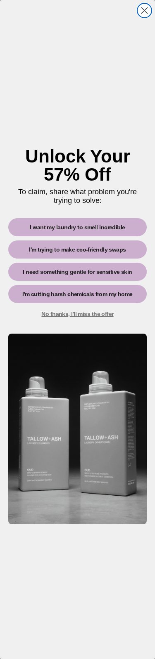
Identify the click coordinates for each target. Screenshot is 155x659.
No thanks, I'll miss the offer (77, 314)
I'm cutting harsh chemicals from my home (77, 294)
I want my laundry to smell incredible (77, 227)
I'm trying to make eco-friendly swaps (77, 249)
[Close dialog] (144, 10)
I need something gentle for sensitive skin (77, 271)
